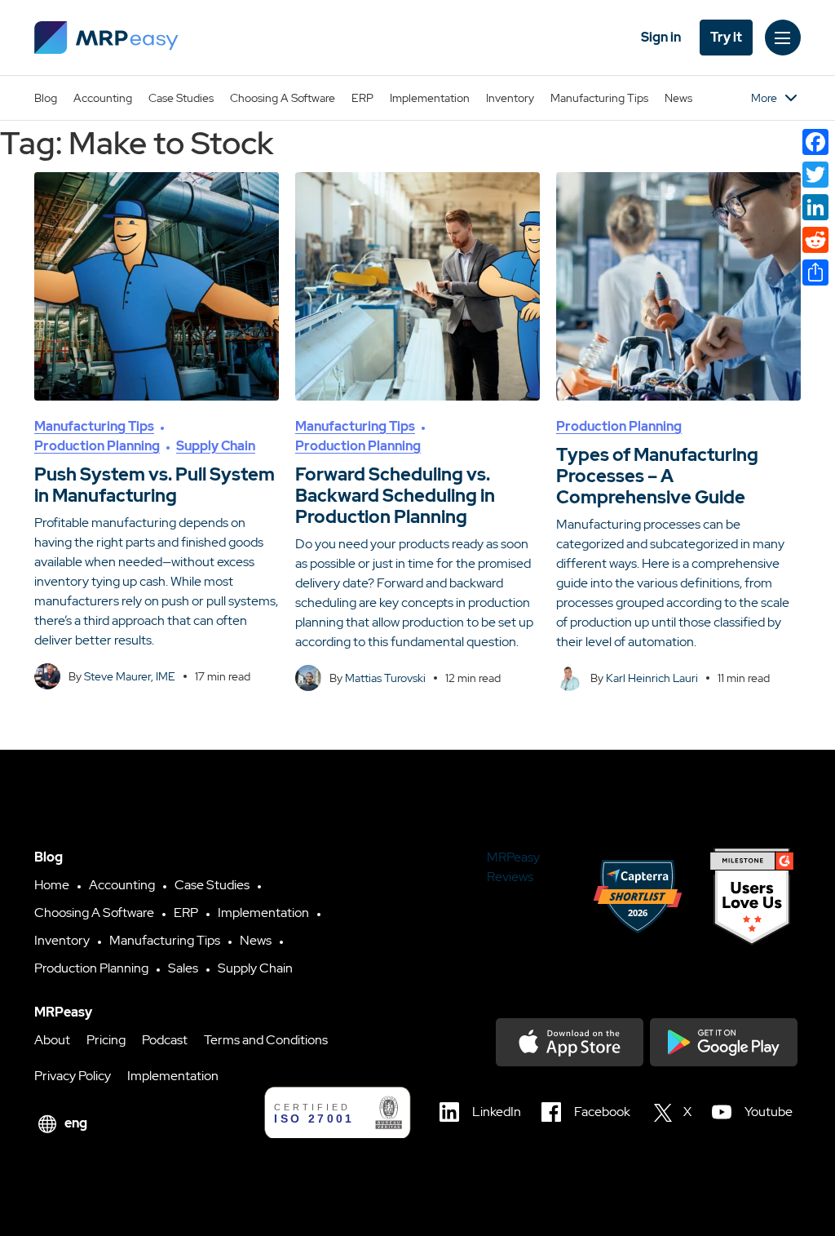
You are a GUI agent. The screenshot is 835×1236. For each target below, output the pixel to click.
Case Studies (181, 98)
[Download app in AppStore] (570, 1042)
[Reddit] (815, 240)
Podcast (165, 1039)
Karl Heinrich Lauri (652, 678)
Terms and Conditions (266, 1039)
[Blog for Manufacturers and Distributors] (106, 37)
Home (51, 884)
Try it (726, 37)
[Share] (815, 272)
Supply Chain (215, 445)
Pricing (106, 1039)
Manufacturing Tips (599, 98)
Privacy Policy (72, 1075)
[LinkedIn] (815, 207)
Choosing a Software (282, 98)
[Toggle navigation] (783, 37)
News (678, 98)
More (764, 98)
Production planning (97, 445)
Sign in (661, 37)
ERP (362, 98)
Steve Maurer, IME (129, 676)
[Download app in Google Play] (724, 1042)
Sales (183, 968)
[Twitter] (815, 174)
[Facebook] (815, 142)
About (52, 1039)
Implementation (430, 98)
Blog (45, 98)
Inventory (510, 98)
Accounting (102, 98)
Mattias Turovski (385, 678)
